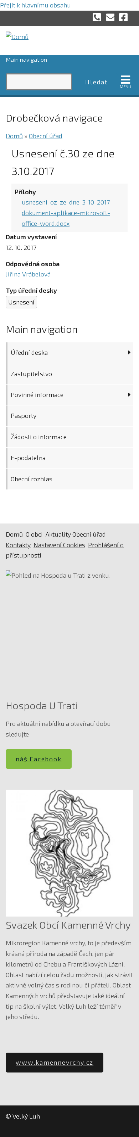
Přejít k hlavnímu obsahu (35, 5)
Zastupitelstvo (31, 373)
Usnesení (21, 302)
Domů (14, 136)
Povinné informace (37, 394)
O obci (34, 534)
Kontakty (18, 545)
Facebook (123, 16)
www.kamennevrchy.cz (54, 1062)
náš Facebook (39, 759)
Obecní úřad (45, 136)
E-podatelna (28, 457)
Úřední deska (29, 352)
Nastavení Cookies (59, 545)
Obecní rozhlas (31, 479)
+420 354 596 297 (97, 16)
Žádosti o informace (39, 437)
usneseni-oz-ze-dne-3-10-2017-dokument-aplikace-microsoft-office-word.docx (67, 212)
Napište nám (110, 16)
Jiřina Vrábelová (28, 274)
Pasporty (23, 415)
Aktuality (58, 534)
